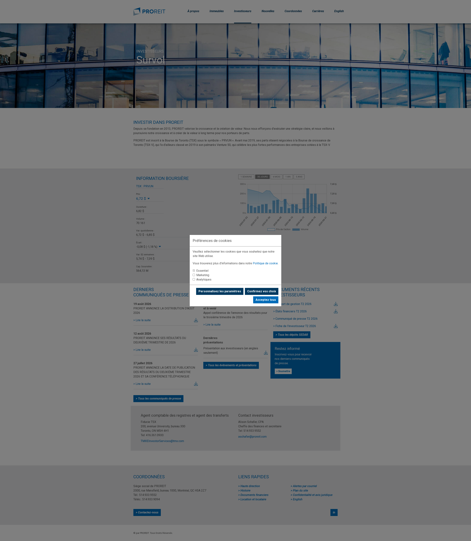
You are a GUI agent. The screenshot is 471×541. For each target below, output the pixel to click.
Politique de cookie (265, 263)
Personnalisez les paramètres (220, 291)
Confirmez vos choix (261, 291)
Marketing (202, 275)
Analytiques (203, 279)
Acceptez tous (266, 299)
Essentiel (202, 270)
